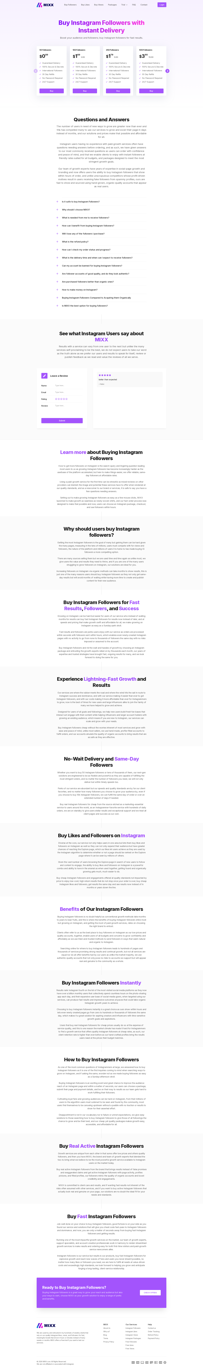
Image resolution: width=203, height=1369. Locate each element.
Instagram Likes (131, 1331)
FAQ (134, 5)
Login (162, 5)
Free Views (130, 1349)
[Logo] (45, 5)
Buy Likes (85, 5)
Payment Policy (154, 1338)
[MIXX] (46, 1325)
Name (44, 385)
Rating (44, 399)
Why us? (106, 1331)
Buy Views (98, 5)
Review (44, 406)
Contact (144, 5)
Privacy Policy (108, 1342)
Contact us (152, 1328)
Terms (105, 1338)
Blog (105, 1335)
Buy (51, 91)
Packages (112, 5)
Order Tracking (154, 1331)
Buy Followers (70, 5)
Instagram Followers (133, 1328)
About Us (106, 1328)
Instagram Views (132, 1335)
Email (43, 392)
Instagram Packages (133, 1338)
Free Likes (129, 1345)
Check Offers (150, 1293)
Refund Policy (153, 1335)
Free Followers (131, 1342)
